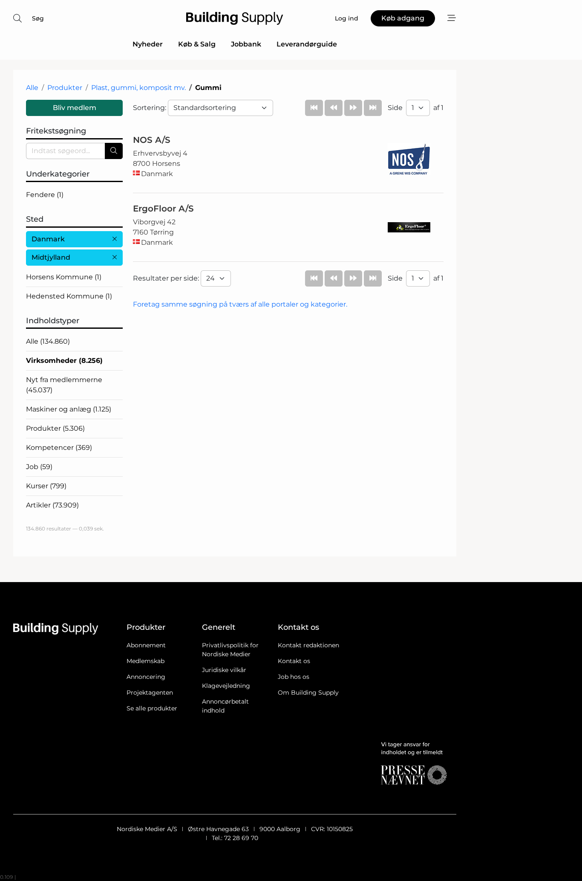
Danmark (48, 239)
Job (39, 467)
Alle (32, 88)
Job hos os (293, 677)
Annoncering (146, 677)
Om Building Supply (308, 692)
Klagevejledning (226, 686)
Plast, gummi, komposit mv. (138, 88)
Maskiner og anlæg (68, 409)
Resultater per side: (167, 278)
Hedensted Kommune (69, 296)
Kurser (46, 486)
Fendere (44, 195)
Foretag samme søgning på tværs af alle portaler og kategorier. (240, 304)
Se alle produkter (152, 708)
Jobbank (246, 44)
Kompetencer (59, 447)
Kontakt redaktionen (308, 645)
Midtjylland (51, 257)
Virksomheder (64, 360)
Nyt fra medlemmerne (64, 385)
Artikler (52, 505)
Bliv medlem (74, 108)
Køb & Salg (197, 44)
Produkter (64, 88)
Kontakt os (294, 661)
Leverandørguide (307, 44)
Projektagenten (150, 692)
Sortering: (150, 108)
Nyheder (148, 44)
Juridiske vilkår (224, 670)
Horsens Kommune (63, 277)
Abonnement (146, 645)
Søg (38, 18)
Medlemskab (145, 661)
